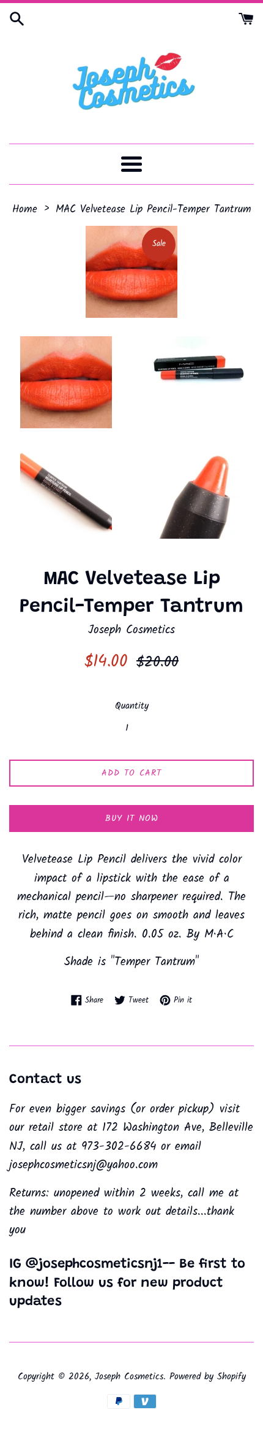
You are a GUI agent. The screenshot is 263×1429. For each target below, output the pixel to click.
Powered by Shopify (207, 1376)
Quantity (132, 706)
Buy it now (131, 818)
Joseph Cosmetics (129, 1376)
